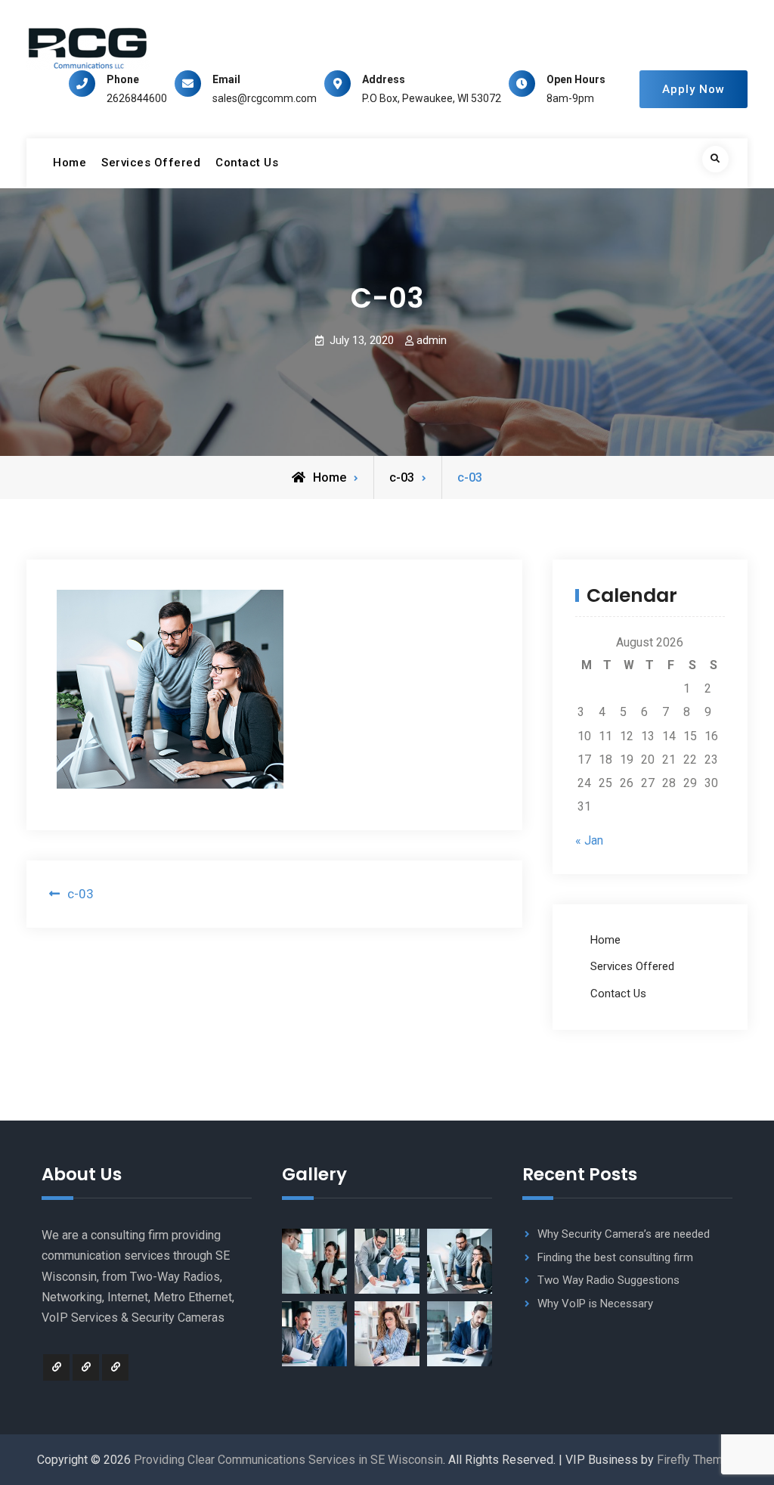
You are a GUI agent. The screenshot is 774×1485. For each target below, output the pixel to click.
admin (431, 340)
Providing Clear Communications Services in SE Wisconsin (288, 1459)
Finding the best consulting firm (615, 1257)
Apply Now (693, 89)
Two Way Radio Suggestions (608, 1280)
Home (69, 162)
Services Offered (150, 162)
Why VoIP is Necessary (595, 1303)
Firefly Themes (696, 1459)
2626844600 (137, 98)
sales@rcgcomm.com (264, 98)
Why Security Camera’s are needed (623, 1234)
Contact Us (246, 162)
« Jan (589, 840)
